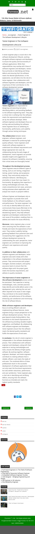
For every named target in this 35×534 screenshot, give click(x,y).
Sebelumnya (6, 408)
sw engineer (12, 35)
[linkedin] (22, 1)
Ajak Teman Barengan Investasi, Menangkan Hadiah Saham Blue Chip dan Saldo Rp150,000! (21, 498)
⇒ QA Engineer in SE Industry (10, 480)
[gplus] (15, 1)
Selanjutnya (29, 408)
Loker (4, 431)
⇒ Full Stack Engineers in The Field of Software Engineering (16, 471)
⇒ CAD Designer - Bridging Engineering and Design (15, 478)
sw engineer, (24, 49)
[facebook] (12, 1)
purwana (8, 518)
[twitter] (9, 1)
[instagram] (19, 1)
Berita (4, 421)
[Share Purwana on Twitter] (17, 397)
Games (4, 428)
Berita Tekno (6, 424)
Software (5, 434)
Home (4, 35)
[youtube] (25, 1)
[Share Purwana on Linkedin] (20, 397)
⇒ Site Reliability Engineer (9, 482)
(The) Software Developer (16, 503)
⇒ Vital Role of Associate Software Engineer (15, 473)
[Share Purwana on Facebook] (15, 397)
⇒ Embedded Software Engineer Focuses (14, 475)
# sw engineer (9, 385)
